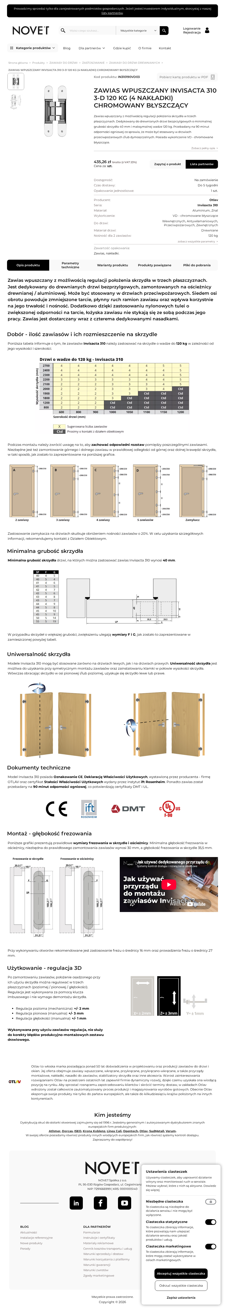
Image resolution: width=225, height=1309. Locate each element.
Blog (67, 48)
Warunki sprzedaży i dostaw (103, 1254)
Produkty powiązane (154, 265)
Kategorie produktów (33, 48)
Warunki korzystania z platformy (106, 1259)
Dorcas (67, 1131)
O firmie (144, 48)
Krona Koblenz (94, 1131)
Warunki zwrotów (95, 1270)
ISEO (77, 1131)
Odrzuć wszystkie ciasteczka (181, 1286)
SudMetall (156, 1131)
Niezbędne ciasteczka (164, 1201)
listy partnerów (112, 13)
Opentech (130, 1131)
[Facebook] (100, 1203)
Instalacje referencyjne (36, 1237)
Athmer (54, 1131)
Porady (25, 1248)
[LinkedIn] (76, 1203)
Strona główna (18, 62)
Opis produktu (28, 265)
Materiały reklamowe (98, 1243)
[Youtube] (124, 1203)
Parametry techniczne (70, 265)
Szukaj (164, 30)
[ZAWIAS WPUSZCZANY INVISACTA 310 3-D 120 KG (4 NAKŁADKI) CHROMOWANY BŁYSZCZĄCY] (55, 111)
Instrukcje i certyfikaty (99, 1237)
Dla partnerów (90, 48)
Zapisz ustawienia (181, 1298)
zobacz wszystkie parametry (196, 241)
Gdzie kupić (122, 48)
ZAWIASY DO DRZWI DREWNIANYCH (134, 62)
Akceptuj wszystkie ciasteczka (181, 1273)
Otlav (144, 1131)
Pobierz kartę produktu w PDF (184, 77)
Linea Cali (114, 1131)
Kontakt (165, 48)
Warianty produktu (112, 265)
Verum (171, 1131)
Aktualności (28, 1232)
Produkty (38, 62)
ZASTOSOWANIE (93, 62)
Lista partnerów (202, 164)
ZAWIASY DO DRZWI (63, 62)
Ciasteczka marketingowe (168, 1246)
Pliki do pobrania (197, 265)
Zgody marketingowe (98, 1275)
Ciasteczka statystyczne (166, 1222)
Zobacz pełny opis (203, 148)
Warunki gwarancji (97, 1265)
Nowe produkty (31, 1243)
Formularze (91, 1232)
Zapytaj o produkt (167, 164)
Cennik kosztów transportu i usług (107, 1248)
